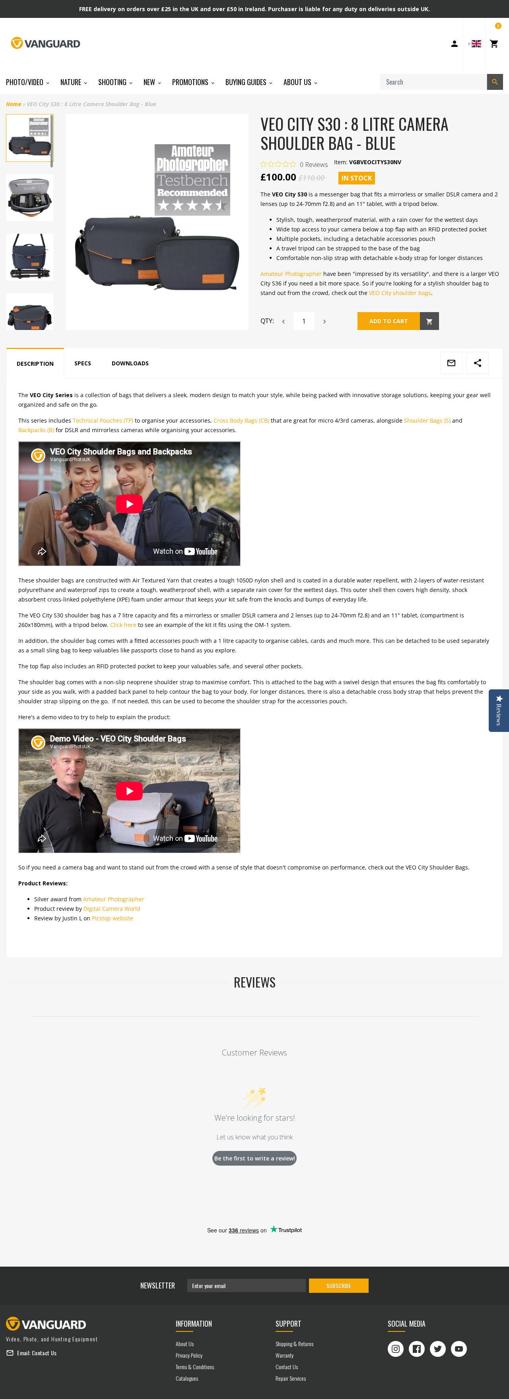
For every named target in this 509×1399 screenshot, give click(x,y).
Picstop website (112, 918)
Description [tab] (35, 363)
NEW (150, 82)
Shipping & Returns (294, 1343)
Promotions (191, 82)
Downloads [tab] (130, 363)
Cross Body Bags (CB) (241, 420)
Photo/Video (25, 82)
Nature (71, 82)
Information (194, 1323)
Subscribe (338, 1285)
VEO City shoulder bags (400, 293)
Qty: (267, 320)
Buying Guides (246, 82)
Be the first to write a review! (254, 1158)
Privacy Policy (189, 1355)
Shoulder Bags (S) (427, 420)
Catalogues (187, 1378)
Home (13, 104)
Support (288, 1323)
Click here (123, 625)
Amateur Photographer (291, 273)
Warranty (284, 1355)
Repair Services (291, 1378)
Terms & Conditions (195, 1366)
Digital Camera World (112, 908)
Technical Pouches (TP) (103, 420)
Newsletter (157, 1285)
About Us (298, 82)
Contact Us (44, 1353)
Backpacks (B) (36, 430)
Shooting (113, 82)
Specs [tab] (82, 363)
